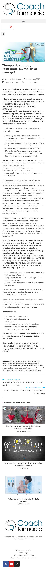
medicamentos (7, 369)
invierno (40, 367)
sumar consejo (21, 370)
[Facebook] (6, 564)
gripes (34, 367)
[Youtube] (11, 564)
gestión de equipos (24, 367)
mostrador (18, 369)
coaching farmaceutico (11, 365)
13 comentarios (31, 82)
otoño (34, 369)
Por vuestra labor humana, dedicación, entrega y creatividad (23, 427)
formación (6, 367)
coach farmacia (13, 363)
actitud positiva (16, 361)
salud (13, 370)
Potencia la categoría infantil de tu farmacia (23, 500)
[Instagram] (17, 564)
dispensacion (25, 365)
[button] (23, 21)
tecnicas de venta (34, 370)
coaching (35, 363)
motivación (27, 369)
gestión (14, 367)
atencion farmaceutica (31, 361)
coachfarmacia (25, 363)
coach (4, 363)
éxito (33, 365)
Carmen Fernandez (13, 79)
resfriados (6, 370)
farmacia (38, 365)
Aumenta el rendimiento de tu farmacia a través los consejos (23, 464)
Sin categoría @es (12, 82)
